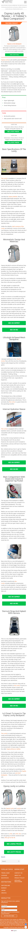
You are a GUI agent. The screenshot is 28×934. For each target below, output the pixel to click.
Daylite (24, 771)
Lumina (19, 808)
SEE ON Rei (14, 330)
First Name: (4, 905)
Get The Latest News (9, 915)
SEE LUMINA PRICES (14, 844)
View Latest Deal (14, 54)
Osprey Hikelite (13, 196)
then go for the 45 (10, 837)
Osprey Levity (5, 60)
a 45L (10, 834)
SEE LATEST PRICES (13, 131)
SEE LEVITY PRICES (14, 852)
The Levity (4, 178)
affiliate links (15, 5)
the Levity (12, 402)
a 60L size (18, 834)
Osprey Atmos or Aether (13, 749)
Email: (2, 908)
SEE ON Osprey (14, 323)
